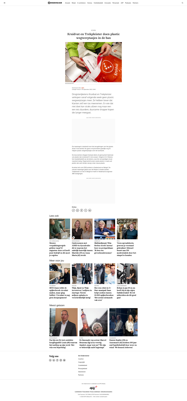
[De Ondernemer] (55, 3)
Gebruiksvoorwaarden (106, 391)
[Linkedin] (54, 360)
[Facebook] (57, 360)
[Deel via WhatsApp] (77, 210)
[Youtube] (64, 360)
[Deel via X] (85, 210)
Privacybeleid (85, 391)
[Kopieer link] (73, 210)
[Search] (182, 3)
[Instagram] (61, 360)
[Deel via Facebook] (81, 210)
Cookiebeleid (78, 391)
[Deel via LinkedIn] (89, 210)
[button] (95, 391)
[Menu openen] (5, 3)
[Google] (50, 360)
